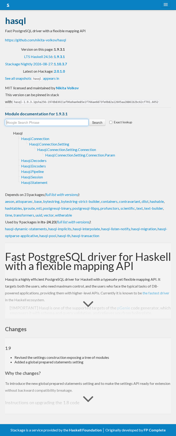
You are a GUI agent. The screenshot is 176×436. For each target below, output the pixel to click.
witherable (63, 215)
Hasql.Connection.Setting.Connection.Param (80, 155)
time (8, 215)
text (139, 208)
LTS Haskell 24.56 (38, 56)
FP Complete (155, 430)
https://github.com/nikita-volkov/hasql (35, 40)
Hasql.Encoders (33, 166)
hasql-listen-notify (115, 229)
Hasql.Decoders (34, 160)
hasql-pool (47, 235)
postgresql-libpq (85, 208)
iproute (29, 208)
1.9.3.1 (59, 56)
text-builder (153, 208)
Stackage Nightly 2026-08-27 (28, 64)
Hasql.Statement (34, 182)
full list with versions (61, 194)
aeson (9, 201)
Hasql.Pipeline (32, 171)
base (38, 201)
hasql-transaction (85, 235)
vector (49, 215)
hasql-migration (143, 229)
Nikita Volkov (67, 88)
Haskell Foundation (85, 430)
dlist (145, 201)
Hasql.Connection (35, 138)
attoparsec (24, 201)
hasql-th (64, 235)
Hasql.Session (32, 177)
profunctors (109, 208)
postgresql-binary (57, 208)
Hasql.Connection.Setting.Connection (66, 149)
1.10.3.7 (60, 64)
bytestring (51, 201)
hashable (157, 201)
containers (109, 201)
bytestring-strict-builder (80, 201)
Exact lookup (123, 122)
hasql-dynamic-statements (26, 229)
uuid (39, 215)
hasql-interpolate (86, 229)
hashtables (13, 208)
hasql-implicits (60, 229)
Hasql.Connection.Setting (49, 144)
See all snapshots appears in (32, 78)
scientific (128, 208)
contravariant (129, 201)
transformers (24, 215)
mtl (38, 208)
